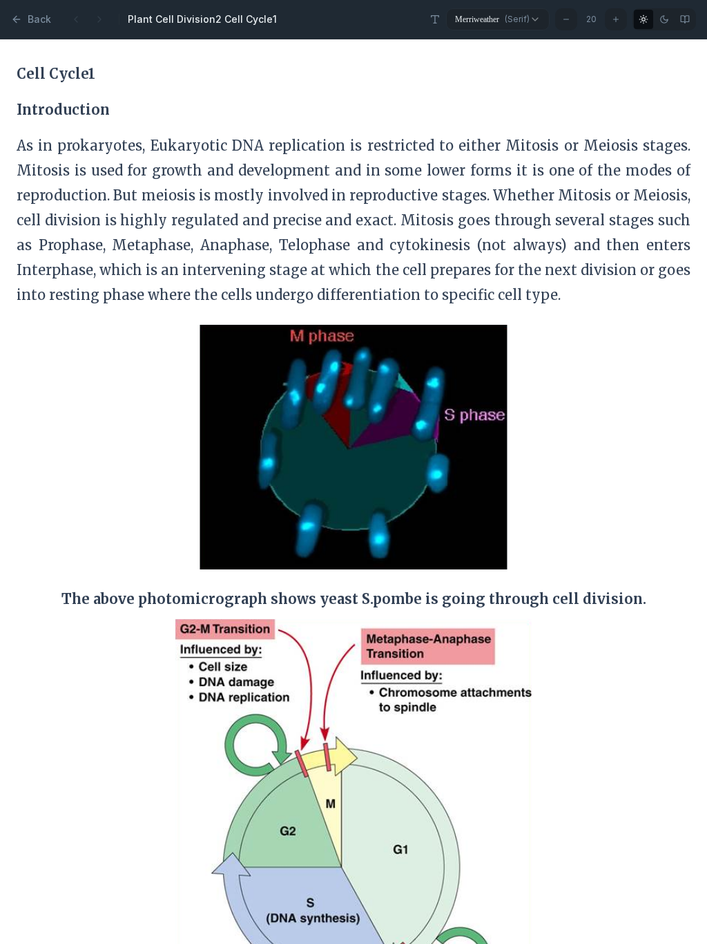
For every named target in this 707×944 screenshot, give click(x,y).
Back (39, 19)
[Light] (643, 19)
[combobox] (498, 19)
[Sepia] (685, 19)
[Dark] (664, 19)
